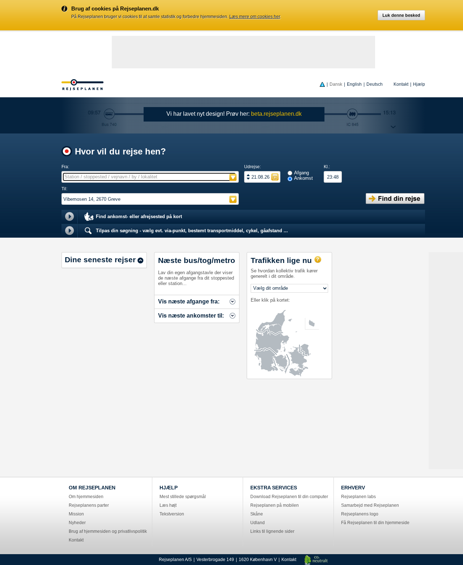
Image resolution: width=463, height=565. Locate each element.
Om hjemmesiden (86, 496)
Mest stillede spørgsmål (183, 496)
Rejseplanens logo (359, 514)
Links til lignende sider (272, 531)
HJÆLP (169, 487)
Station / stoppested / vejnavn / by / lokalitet (110, 176)
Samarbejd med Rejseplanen (370, 505)
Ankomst (303, 178)
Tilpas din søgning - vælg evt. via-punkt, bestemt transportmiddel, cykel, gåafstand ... (191, 230)
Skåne (256, 514)
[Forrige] (248, 178)
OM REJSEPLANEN (92, 487)
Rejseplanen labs (358, 496)
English (354, 84)
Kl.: (327, 166)
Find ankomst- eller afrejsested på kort (138, 216)
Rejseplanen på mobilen (274, 505)
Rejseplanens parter (89, 505)
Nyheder (77, 522)
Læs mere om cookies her (254, 16)
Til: (64, 188)
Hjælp (419, 84)
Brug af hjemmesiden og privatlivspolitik (108, 531)
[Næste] (248, 175)
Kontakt (401, 84)
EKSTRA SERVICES (273, 487)
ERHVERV (353, 487)
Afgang (301, 172)
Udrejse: (252, 166)
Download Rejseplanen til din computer (289, 496)
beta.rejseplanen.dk (276, 114)
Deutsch (374, 84)
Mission (76, 514)
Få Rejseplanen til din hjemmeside (375, 522)
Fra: (65, 166)
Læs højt (168, 505)
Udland (257, 522)
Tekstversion (172, 514)
